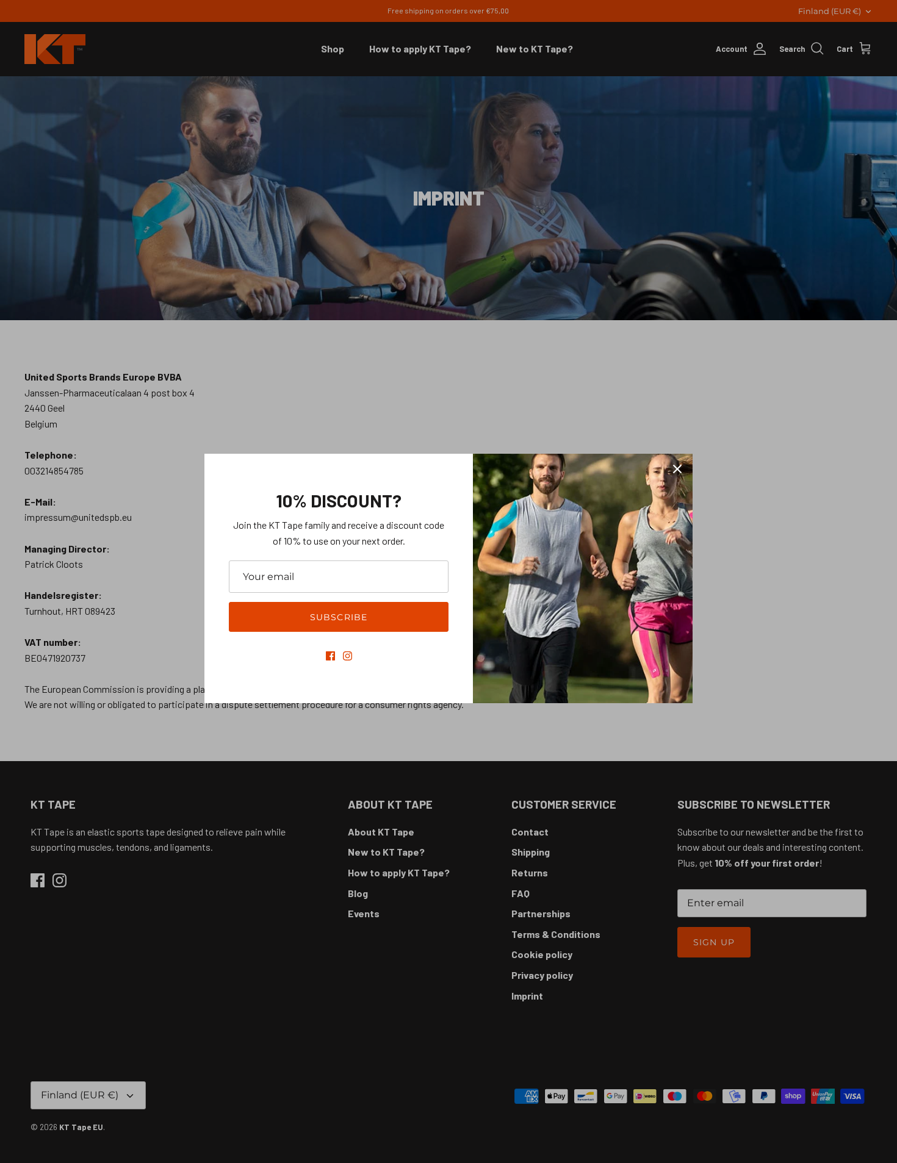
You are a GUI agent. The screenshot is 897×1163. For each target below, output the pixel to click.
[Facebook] (330, 655)
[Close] (677, 469)
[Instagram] (347, 655)
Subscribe (338, 617)
